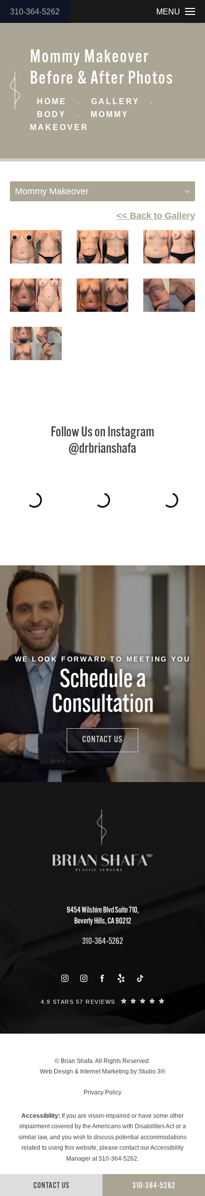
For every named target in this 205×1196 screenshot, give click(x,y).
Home (52, 101)
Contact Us (102, 740)
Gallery (115, 101)
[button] (64, 978)
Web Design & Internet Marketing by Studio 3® (102, 1071)
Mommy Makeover (79, 121)
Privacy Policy (102, 1092)
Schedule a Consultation (103, 693)
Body (51, 114)
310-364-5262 (35, 11)
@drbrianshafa (102, 449)
